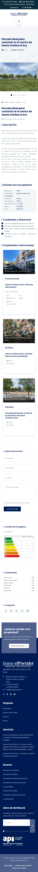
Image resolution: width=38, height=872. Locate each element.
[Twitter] (25, 7)
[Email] (28, 611)
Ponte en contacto (18, 646)
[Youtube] (30, 7)
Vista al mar (19, 578)
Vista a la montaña (19, 580)
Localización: (9, 193)
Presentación (7, 708)
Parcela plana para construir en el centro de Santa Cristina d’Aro (18, 415)
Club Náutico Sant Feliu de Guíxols (14, 795)
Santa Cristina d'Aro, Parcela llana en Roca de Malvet (18, 354)
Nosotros (6, 717)
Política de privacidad (23, 866)
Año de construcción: (11, 204)
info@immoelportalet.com (14, 690)
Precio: (7, 206)
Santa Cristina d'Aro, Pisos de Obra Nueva (19, 285)
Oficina (5, 721)
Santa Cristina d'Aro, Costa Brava (14, 119)
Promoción (19, 585)
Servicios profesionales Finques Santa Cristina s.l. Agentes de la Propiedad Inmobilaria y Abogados (18, 737)
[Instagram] (17, 611)
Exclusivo (19, 588)
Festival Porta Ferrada (10, 791)
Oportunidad (19, 583)
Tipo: (6, 209)
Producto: (8, 199)
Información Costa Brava (11, 770)
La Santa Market (8, 799)
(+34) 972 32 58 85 (10, 2)
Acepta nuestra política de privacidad (17, 503)
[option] (19, 78)
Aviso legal (8, 866)
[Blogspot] (27, 7)
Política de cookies (19, 868)
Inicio (6, 50)
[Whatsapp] (22, 611)
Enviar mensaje (12, 509)
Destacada (19, 591)
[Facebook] (23, 7)
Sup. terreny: (9, 201)
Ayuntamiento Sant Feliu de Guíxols (14, 783)
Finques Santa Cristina (10, 713)
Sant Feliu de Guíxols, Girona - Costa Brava (20, 4)
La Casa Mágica (8, 787)
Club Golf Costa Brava (10, 774)
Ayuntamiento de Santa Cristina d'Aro (15, 778)
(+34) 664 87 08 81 (27, 2)
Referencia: (8, 191)
